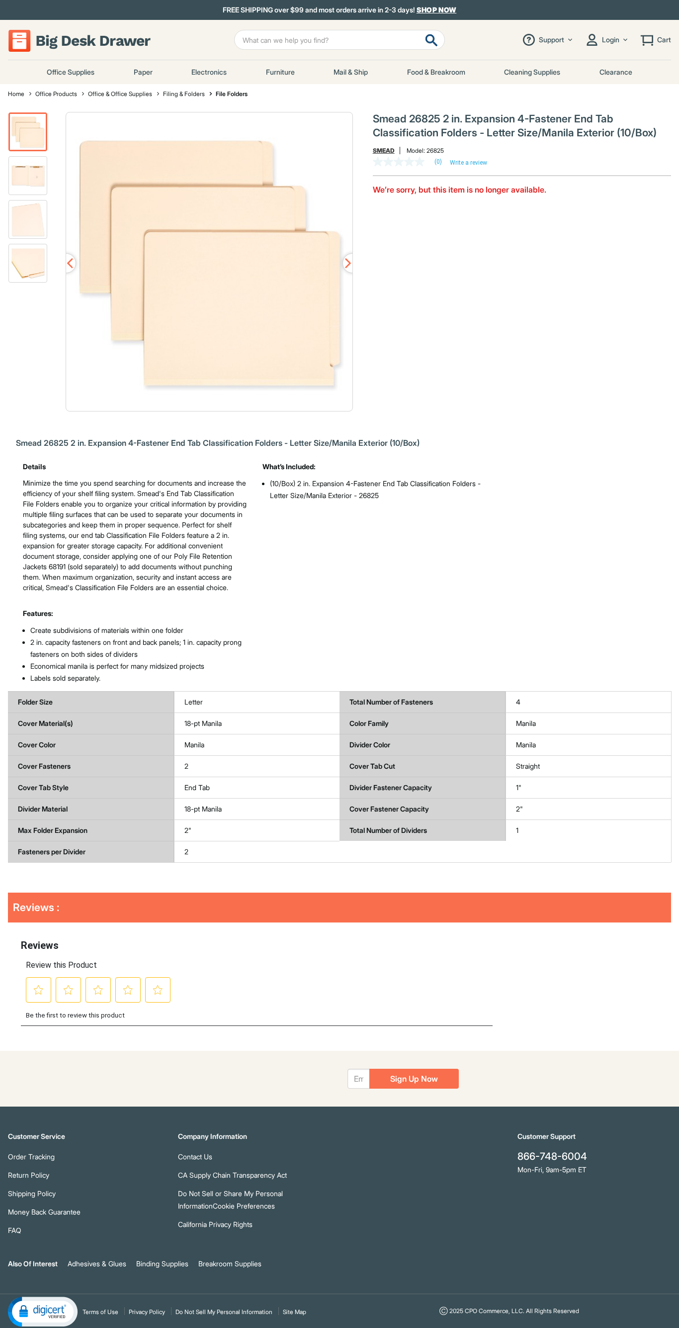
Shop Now (437, 9)
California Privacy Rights (215, 1224)
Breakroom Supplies (229, 1263)
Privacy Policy (147, 1312)
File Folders (232, 94)
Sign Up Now (414, 1079)
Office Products (56, 94)
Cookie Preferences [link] (244, 1206)
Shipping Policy (32, 1193)
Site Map (294, 1312)
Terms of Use (100, 1312)
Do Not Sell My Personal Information (223, 1312)
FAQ (14, 1230)
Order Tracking (31, 1156)
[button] (28, 132)
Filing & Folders (184, 94)
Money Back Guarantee (44, 1212)
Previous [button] (66, 263)
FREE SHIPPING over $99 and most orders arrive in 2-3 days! (340, 10)
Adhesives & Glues (97, 1263)
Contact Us (195, 1156)
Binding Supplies (162, 1263)
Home (16, 94)
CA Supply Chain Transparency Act (232, 1175)
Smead (384, 150)
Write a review (468, 163)
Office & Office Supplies (120, 94)
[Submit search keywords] (431, 39)
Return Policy (28, 1175)
